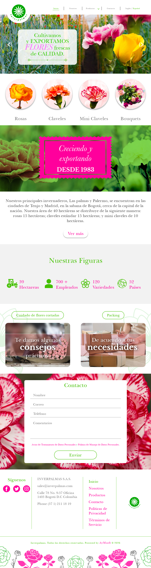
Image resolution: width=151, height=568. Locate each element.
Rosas (21, 100)
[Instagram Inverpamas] (26, 488)
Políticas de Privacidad (98, 510)
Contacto (111, 8)
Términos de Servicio (99, 522)
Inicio (56, 8)
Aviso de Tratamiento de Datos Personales (54, 444)
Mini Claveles (94, 100)
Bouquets (130, 100)
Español (136, 8)
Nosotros (73, 8)
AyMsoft (105, 542)
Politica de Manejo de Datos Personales (98, 444)
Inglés (128, 8)
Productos (90, 8)
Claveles (57, 100)
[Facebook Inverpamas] (6, 488)
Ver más (75, 233)
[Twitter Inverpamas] (16, 488)
